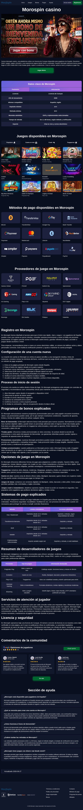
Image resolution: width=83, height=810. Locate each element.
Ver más (41, 678)
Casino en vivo (30, 142)
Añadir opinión (71, 648)
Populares (9, 142)
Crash (50, 142)
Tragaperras (71, 142)
